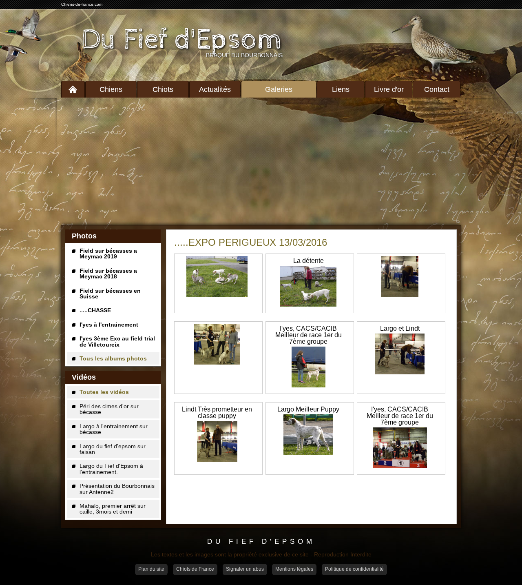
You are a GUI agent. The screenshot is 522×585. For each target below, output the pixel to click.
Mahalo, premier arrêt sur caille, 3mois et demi (113, 509)
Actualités (215, 89)
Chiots (163, 89)
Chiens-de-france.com (81, 4)
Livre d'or (389, 89)
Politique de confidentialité (354, 569)
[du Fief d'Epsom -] (217, 277)
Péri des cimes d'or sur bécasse (109, 409)
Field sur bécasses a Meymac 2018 (108, 273)
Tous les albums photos (113, 358)
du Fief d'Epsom (261, 541)
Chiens (111, 89)
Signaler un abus (245, 569)
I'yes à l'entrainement (109, 324)
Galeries (278, 89)
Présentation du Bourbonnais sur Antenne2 (117, 489)
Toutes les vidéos (104, 392)
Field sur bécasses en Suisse (110, 293)
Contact (436, 89)
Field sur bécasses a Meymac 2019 (108, 253)
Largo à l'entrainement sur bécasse (114, 429)
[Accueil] (73, 89)
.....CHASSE (95, 310)
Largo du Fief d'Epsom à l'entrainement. (111, 469)
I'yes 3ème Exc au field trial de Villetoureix (117, 341)
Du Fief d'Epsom (182, 40)
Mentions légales (294, 569)
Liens (340, 89)
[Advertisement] (261, 161)
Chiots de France (195, 569)
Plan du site (151, 569)
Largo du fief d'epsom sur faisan (113, 449)
